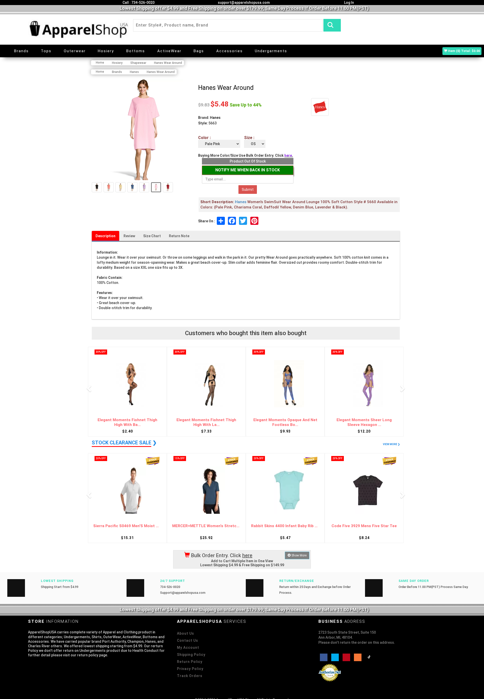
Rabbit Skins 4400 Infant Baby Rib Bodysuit (285, 526)
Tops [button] (46, 51)
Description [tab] (105, 236)
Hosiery (106, 51)
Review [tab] (129, 236)
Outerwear (75, 51)
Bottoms (135, 51)
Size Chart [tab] (152, 236)
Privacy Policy (190, 669)
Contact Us (187, 640)
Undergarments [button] (271, 51)
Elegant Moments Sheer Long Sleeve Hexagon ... (364, 422)
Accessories (229, 51)
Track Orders (189, 676)
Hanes (215, 118)
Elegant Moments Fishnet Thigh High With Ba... (127, 422)
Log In (348, 3)
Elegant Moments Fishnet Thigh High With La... (206, 422)
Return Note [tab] (179, 236)
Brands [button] (21, 51)
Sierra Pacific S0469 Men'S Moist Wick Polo (127, 526)
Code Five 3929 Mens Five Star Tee (364, 526)
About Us (185, 633)
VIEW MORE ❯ (391, 444)
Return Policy (189, 662)
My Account (188, 648)
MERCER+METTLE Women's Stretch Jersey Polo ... (206, 526)
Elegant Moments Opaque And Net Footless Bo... (285, 422)
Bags (199, 51)
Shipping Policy (191, 655)
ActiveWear (169, 51)
